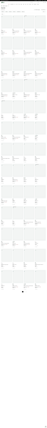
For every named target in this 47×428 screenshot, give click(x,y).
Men (27, 4)
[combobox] (36, 2)
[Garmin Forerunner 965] (6, 46)
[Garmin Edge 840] (6, 110)
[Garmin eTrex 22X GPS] (6, 280)
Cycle (19, 4)
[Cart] (43, 2)
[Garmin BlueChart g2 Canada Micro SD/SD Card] (40, 258)
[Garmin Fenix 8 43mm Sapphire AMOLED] (18, 67)
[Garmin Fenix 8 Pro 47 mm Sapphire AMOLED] (6, 237)
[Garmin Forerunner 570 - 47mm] (40, 89)
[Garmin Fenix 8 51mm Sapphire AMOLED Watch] (29, 46)
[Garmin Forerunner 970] (29, 195)
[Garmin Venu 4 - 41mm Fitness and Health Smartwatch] (29, 280)
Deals (8, 4)
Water (21, 4)
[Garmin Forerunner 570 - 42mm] (18, 89)
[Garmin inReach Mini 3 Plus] (6, 25)
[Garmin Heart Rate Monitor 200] (29, 131)
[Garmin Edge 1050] (18, 46)
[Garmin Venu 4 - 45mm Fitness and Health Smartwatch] (29, 216)
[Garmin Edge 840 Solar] (40, 173)
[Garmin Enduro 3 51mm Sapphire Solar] (6, 89)
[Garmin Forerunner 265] (18, 237)
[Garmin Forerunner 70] (40, 131)
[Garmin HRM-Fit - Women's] (18, 258)
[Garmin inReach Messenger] (40, 46)
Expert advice (39, 0)
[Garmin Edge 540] (18, 216)
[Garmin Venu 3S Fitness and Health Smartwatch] (29, 67)
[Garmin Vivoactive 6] (40, 110)
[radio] (1, 29)
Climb (16, 4)
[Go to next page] (26, 291)
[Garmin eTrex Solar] (29, 152)
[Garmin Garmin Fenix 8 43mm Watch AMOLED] (40, 67)
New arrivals (35, 4)
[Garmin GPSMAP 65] (18, 195)
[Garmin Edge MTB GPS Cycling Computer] (6, 258)
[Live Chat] (46, 427)
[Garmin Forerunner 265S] (29, 110)
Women (30, 4)
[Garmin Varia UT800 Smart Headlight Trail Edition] (6, 152)
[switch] (36, 9)
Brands (38, 4)
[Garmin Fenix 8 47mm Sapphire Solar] (6, 67)
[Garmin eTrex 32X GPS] (40, 237)
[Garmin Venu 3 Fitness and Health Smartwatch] (18, 131)
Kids (32, 4)
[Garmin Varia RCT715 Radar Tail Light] (6, 195)
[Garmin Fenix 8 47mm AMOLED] (40, 280)
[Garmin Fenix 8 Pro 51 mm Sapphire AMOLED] (29, 25)
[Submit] (38, 2)
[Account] (45, 2)
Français (45, 0)
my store (39, 9)
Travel (23, 4)
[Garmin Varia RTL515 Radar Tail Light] (29, 89)
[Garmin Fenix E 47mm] (29, 173)
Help (42, 0)
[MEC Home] (3, 2)
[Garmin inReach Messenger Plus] (18, 173)
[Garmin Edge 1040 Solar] (29, 258)
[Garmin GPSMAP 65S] (6, 173)
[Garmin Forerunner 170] (40, 195)
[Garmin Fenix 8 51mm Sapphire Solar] (40, 216)
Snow (25, 4)
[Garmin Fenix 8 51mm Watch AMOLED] (29, 237)
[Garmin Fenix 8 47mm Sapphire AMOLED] (18, 25)
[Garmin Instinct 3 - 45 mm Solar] (6, 131)
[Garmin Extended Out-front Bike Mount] (18, 152)
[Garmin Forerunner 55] (6, 216)
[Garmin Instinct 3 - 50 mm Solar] (18, 280)
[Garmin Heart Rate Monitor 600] (40, 152)
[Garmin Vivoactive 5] (40, 25)
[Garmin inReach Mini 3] (18, 110)
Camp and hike (12, 4)
